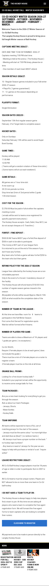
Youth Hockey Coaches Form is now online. (33, 562)
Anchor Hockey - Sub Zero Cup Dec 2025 (20, 561)
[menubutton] (44, 3)
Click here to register (24, 523)
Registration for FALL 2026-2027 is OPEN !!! (7, 561)
